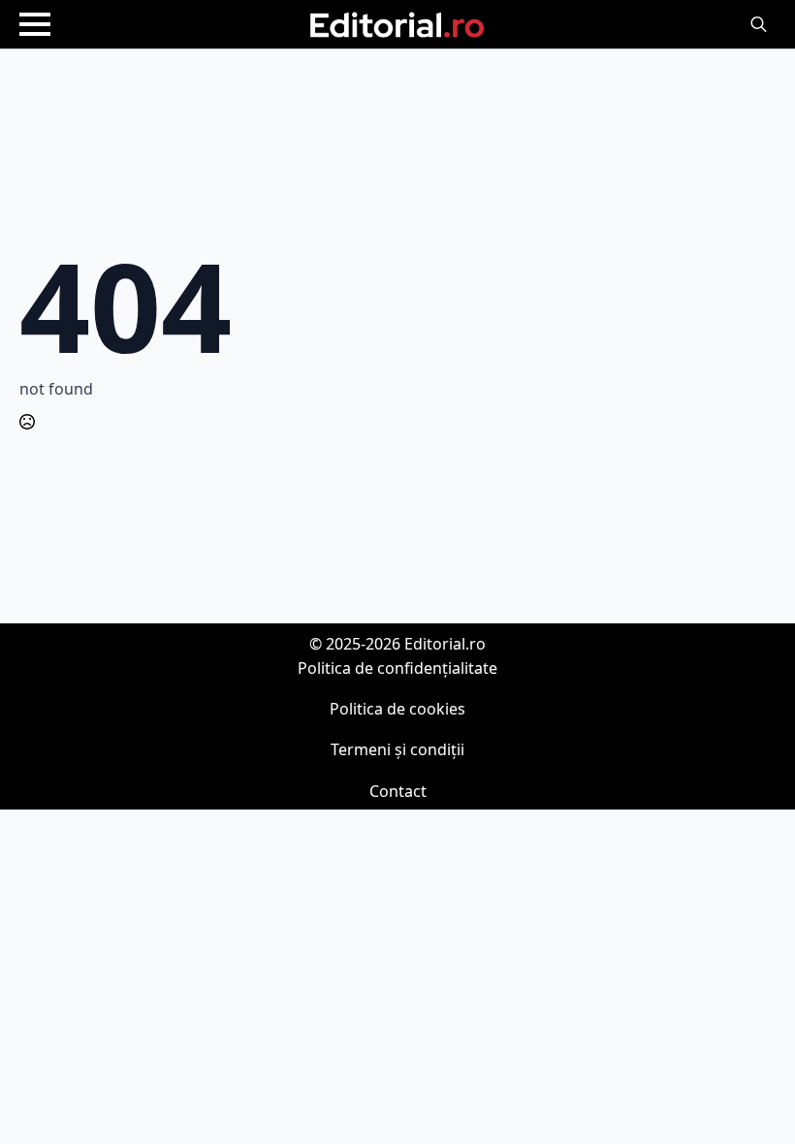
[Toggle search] (759, 25)
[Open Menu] (34, 24)
